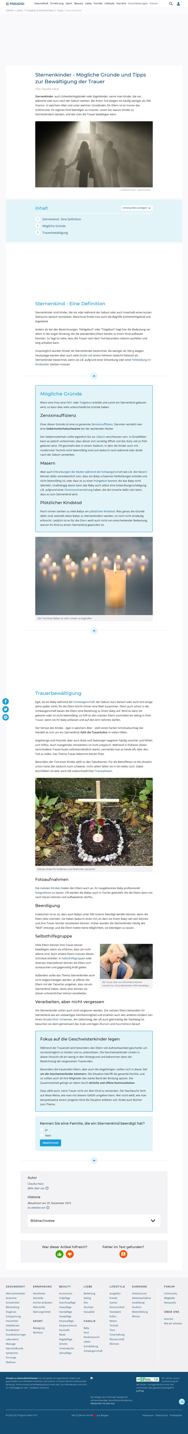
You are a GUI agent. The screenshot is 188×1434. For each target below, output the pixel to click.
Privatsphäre (176, 1415)
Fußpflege (64, 1298)
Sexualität (89, 1311)
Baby (129, 441)
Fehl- (69, 402)
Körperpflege (66, 1321)
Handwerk (115, 1311)
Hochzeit (88, 1307)
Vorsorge (11, 1357)
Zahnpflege (65, 1353)
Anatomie (11, 1298)
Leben (19, 10)
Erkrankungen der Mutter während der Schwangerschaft (87, 472)
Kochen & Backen (42, 1302)
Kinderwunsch (92, 1337)
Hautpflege (65, 1316)
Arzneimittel (12, 1302)
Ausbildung (138, 1302)
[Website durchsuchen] (171, 3)
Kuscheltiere (123, 1024)
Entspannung (13, 1316)
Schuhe (63, 1343)
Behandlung (12, 1307)
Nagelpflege (65, 1339)
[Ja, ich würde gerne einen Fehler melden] (123, 1254)
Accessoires (65, 1293)
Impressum (148, 1415)
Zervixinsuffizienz (102, 424)
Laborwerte (12, 1339)
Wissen (136, 1316)
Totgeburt (86, 402)
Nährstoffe (39, 1307)
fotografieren (43, 892)
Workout (38, 1332)
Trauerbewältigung (55, 233)
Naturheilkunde (14, 1348)
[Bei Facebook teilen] (5, 701)
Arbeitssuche (139, 1293)
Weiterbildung (140, 1311)
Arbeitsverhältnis (141, 1298)
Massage (11, 1343)
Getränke (38, 1298)
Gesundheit (41, 3)
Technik (114, 1325)
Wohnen (114, 1343)
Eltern (83, 520)
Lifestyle (109, 3)
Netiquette (170, 1302)
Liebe (88, 3)
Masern (142, 472)
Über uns (171, 1312)
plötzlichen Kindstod (102, 511)
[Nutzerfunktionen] (178, 3)
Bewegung (39, 1328)
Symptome (12, 1353)
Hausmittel (12, 1321)
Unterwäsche (66, 1348)
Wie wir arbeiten (173, 1323)
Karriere (121, 3)
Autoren (168, 1318)
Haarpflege (65, 1307)
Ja (46, 1130)
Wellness (11, 1362)
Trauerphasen (103, 771)
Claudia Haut (35, 1183)
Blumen (104, 1024)
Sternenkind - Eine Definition (61, 219)
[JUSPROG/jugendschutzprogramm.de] (147, 1379)
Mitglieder (169, 1298)
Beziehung (89, 1293)
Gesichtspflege (67, 1302)
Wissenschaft (117, 1339)
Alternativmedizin (15, 1293)
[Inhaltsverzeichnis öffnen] (182, 1401)
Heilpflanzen (13, 1325)
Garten (113, 1302)
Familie (98, 3)
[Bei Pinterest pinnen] (5, 717)
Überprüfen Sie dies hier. (102, 1403)
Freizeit (114, 1298)
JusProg (140, 1390)
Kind (86, 1332)
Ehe (86, 1302)
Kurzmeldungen (138, 3)
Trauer (60, 10)
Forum (154, 3)
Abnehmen (39, 1293)
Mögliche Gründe (54, 226)
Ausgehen (115, 1293)
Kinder (83, 355)
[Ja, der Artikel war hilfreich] (59, 1254)
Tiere (112, 1330)
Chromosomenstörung (78, 489)
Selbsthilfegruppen (73, 958)
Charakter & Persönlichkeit (40, 10)
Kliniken (56, 888)
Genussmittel (117, 1307)
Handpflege (65, 1311)
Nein (48, 1135)
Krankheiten (12, 1330)
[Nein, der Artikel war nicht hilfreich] (70, 1254)
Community (170, 1293)
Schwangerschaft (84, 702)
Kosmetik (64, 1330)
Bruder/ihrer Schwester (57, 1019)
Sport (69, 3)
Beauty (78, 3)
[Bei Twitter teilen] (5, 709)
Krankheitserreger (16, 1334)
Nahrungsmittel (42, 1311)
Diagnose (11, 1311)
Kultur (113, 1316)
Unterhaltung (117, 1334)
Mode (62, 1334)
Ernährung (57, 3)
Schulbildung (91, 1346)
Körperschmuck (68, 1325)
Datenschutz (161, 1415)
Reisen (113, 1321)
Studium (136, 1307)
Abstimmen (50, 1142)
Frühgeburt (100, 481)
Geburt (100, 436)
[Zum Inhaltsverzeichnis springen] (94, 375)
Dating (87, 1298)
